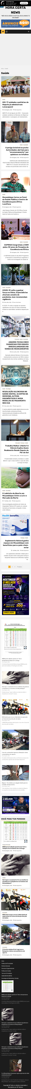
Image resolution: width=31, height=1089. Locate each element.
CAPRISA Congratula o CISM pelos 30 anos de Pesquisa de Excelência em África (16, 247)
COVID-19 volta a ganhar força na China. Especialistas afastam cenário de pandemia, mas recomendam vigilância (15, 294)
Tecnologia (8, 388)
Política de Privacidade (7, 963)
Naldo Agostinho (18, 109)
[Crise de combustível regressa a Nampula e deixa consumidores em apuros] (15, 739)
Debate (3, 877)
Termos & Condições (7, 973)
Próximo (19, 566)
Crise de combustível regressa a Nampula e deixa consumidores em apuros (13, 951)
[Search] (29, 31)
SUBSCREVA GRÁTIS (7, 975)
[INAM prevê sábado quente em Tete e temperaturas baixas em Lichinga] (15, 638)
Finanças (23, 442)
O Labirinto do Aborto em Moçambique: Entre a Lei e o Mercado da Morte (14, 495)
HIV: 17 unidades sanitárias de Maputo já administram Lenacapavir (15, 104)
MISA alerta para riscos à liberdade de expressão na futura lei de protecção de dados (14, 916)
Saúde (3, 99)
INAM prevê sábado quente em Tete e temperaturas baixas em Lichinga (14, 847)
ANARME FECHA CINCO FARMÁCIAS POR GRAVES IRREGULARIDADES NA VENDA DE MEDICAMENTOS (17, 345)
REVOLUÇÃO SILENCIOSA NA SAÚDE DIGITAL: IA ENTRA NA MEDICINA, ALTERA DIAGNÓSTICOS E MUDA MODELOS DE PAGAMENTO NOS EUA (15, 397)
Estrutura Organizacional (8, 968)
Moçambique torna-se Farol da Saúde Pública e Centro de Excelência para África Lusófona (15, 200)
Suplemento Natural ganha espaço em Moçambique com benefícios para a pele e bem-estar (16, 544)
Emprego (23, 537)
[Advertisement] (15, 49)
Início (3, 961)
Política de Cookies (6, 971)
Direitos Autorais (6, 966)
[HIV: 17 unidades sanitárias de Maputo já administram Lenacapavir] (15, 86)
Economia (17, 339)
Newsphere (11, 1087)
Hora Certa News (17, 302)
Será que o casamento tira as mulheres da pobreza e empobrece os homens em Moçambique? (15, 881)
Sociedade (25, 144)
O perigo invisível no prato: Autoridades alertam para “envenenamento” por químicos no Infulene (17, 151)
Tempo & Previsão (6, 844)
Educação (17, 442)
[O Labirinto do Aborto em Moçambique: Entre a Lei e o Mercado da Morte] (15, 477)
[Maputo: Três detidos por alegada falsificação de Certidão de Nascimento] (15, 772)
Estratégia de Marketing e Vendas (10, 978)
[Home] (3, 32)
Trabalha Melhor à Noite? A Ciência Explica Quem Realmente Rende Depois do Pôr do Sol (16, 449)
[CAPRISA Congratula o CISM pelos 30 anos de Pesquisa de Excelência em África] (15, 229)
